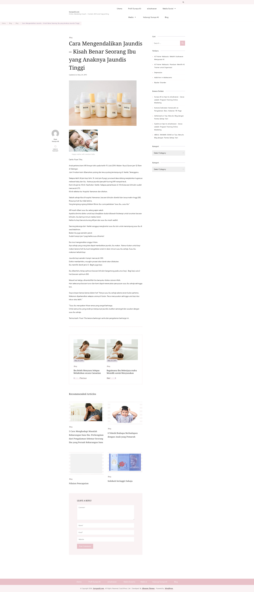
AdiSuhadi (158, 116)
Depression (158, 72)
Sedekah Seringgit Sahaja (120, 481)
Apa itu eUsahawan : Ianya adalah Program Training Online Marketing (169, 100)
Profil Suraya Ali (134, 8)
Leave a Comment (55, 150)
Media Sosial (168, 8)
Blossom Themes (148, 588)
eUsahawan (152, 8)
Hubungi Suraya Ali (151, 17)
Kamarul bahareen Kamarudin (165, 108)
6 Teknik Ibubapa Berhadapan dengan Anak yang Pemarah (123, 435)
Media (131, 17)
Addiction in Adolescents (163, 77)
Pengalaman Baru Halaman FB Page (168, 111)
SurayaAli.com (74, 12)
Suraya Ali (158, 97)
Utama (119, 8)
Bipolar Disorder (160, 82)
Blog (166, 17)
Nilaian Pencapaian (79, 483)
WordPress (169, 588)
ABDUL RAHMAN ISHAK (163, 135)
